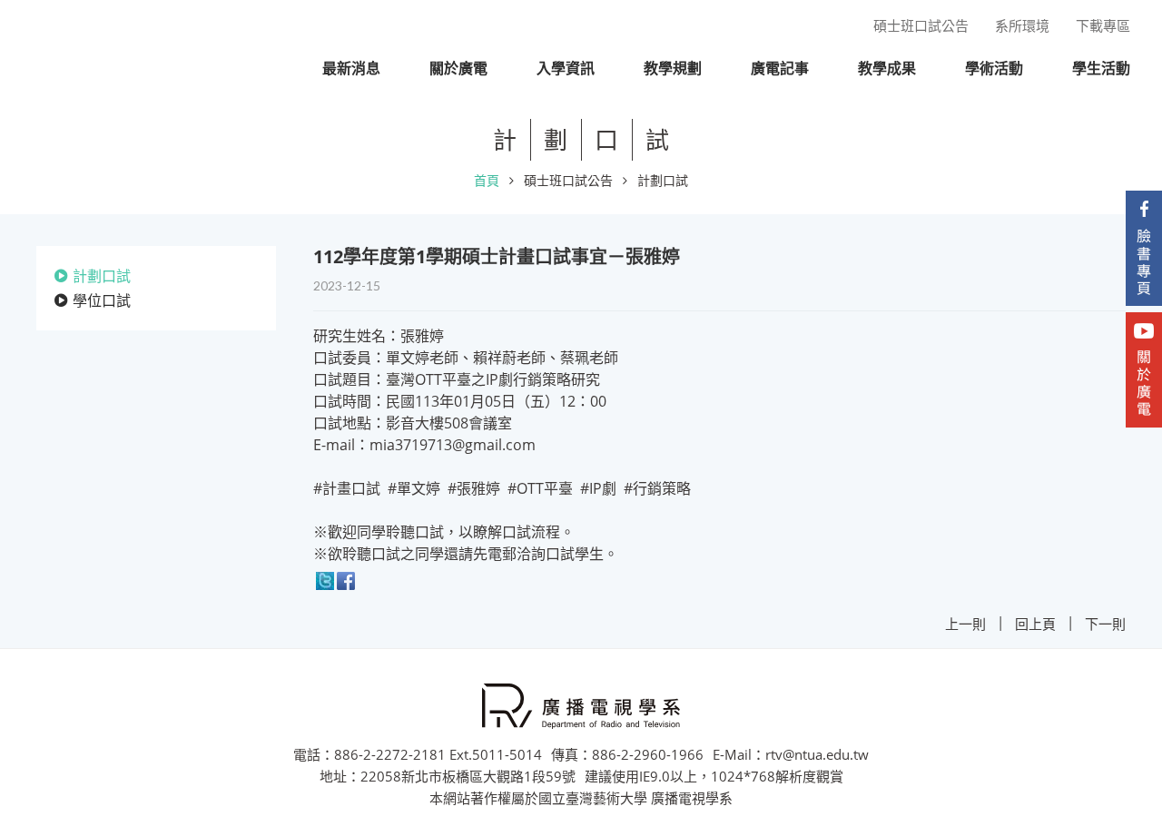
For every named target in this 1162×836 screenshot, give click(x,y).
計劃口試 (662, 180)
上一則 (965, 624)
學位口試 (102, 300)
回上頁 (1035, 624)
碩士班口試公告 (568, 180)
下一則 (1105, 624)
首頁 (486, 180)
